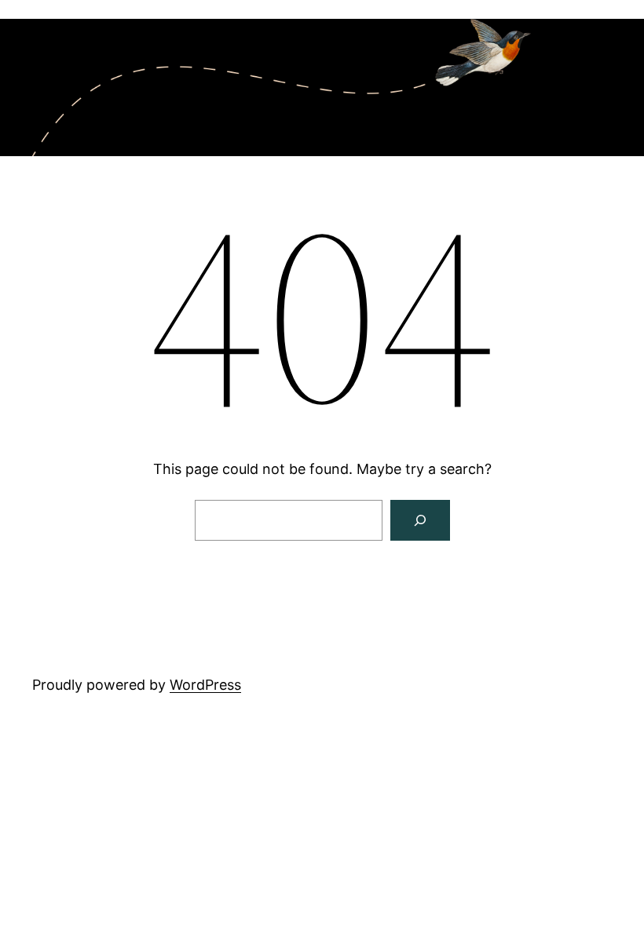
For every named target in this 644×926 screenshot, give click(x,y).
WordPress (205, 684)
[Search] (420, 520)
